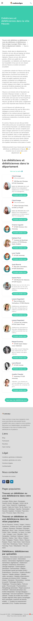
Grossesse (15, 572)
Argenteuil (5, 526)
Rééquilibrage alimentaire (10, 588)
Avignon (5, 528)
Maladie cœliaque (14, 574)
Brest (11, 530)
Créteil (4, 532)
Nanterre (5, 538)
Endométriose (6, 572)
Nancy (26, 536)
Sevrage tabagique (21, 592)
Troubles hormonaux (20, 603)
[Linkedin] (11, 481)
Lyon (14, 534)
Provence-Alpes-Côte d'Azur (15, 513)
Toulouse (26, 544)
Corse (8, 505)
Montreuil (13, 536)
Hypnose (5, 574)
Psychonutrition (21, 586)
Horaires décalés (25, 572)
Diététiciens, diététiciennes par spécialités (15, 552)
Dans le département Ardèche (11, 46)
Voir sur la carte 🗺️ (16, 171)
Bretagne (15, 503)
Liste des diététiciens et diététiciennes (14, 42)
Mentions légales (7, 463)
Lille (4, 534)
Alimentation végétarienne (10, 563)
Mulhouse (20, 536)
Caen (15, 530)
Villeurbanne (17, 546)
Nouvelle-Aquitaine (8, 511)
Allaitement (23, 563)
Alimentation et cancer (10, 559)
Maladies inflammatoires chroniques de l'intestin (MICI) (15, 577)
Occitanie (18, 511)
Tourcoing (5, 546)
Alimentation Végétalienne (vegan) (18, 561)
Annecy (27, 525)
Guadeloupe (22, 505)
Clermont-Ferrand (24, 530)
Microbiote (11, 580)
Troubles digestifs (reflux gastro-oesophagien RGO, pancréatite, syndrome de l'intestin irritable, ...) (16, 599)
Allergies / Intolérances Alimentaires (13, 565)
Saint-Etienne (26, 542)
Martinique (11, 509)
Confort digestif (20, 567)
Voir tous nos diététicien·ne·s (16, 400)
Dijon (9, 532)
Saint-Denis (17, 542)
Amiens (16, 525)
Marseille (20, 534)
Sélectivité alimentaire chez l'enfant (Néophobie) (14, 591)
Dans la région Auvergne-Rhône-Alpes (14, 44)
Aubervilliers (27, 526)
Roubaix (4, 542)
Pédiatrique (5, 584)
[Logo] (16, 3)
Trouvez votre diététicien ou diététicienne (15, 40)
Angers (22, 525)
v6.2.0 (24, 616)
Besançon (12, 528)
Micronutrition (19, 580)
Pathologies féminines (16, 582)
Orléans (25, 538)
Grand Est (14, 505)
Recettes (5, 444)
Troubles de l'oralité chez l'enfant (18, 596)
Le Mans (28, 532)
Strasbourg (14, 544)
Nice (15, 538)
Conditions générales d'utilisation (12, 457)
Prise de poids (11, 586)
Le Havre (21, 532)
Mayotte (18, 509)
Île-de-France (24, 507)
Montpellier (5, 536)
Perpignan (9, 540)
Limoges (9, 534)
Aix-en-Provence (7, 525)
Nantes (11, 538)
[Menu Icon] (2, 3)
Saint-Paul (6, 544)
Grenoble (14, 532)
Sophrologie (6, 594)
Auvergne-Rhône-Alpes (9, 501)
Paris (3, 540)
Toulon (20, 544)
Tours (10, 546)
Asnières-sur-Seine (16, 526)
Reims (21, 540)
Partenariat (5, 441)
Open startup (6, 447)
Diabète (22, 569)
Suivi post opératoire (17, 594)
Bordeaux (19, 528)
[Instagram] (7, 481)
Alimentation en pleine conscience (20, 557)
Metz (25, 534)
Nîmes (20, 538)
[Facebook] (3, 481)
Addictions (5, 557)
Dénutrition (5, 569)
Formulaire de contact (8, 476)
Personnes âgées (15, 584)
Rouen (10, 542)
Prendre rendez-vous (19, 195)
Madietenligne (18, 614)
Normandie (25, 509)
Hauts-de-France (13, 507)
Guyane (4, 507)
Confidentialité (6, 466)
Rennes (27, 540)
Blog (3, 438)
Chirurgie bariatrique (8, 567)
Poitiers (16, 540)
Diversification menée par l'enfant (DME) (14, 570)
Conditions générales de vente (11, 460)
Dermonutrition (15, 569)
